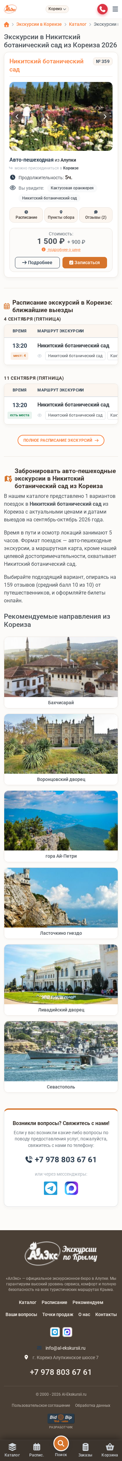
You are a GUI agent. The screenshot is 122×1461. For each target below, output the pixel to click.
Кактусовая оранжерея (72, 188)
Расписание (54, 1302)
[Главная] (6, 24)
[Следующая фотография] (105, 116)
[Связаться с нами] (102, 9)
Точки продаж (57, 1314)
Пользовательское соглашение (41, 1405)
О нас (84, 1314)
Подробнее (40, 262)
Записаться (87, 262)
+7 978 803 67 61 (61, 1372)
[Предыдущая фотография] (17, 116)
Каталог (27, 1302)
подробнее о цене (63, 249)
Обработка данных (92, 1405)
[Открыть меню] (115, 9)
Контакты (106, 1314)
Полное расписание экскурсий (57, 440)
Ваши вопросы (21, 1314)
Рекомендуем (88, 1302)
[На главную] (10, 9)
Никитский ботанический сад (49, 198)
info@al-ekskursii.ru (65, 1348)
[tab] (26, 215)
